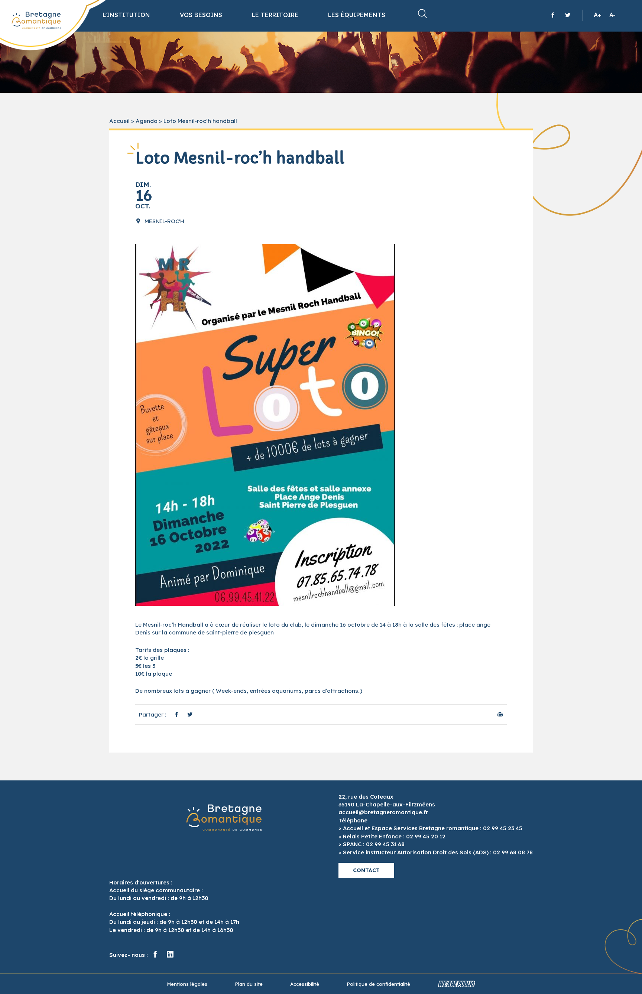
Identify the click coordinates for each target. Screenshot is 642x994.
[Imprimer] (500, 714)
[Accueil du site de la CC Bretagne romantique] (36, 20)
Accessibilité (304, 984)
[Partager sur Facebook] (176, 714)
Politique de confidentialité (378, 984)
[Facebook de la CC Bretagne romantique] (552, 14)
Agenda (147, 120)
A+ (598, 15)
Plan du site (249, 984)
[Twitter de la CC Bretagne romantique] (567, 14)
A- (612, 15)
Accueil (119, 120)
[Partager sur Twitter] (190, 714)
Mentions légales (187, 984)
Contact (366, 870)
